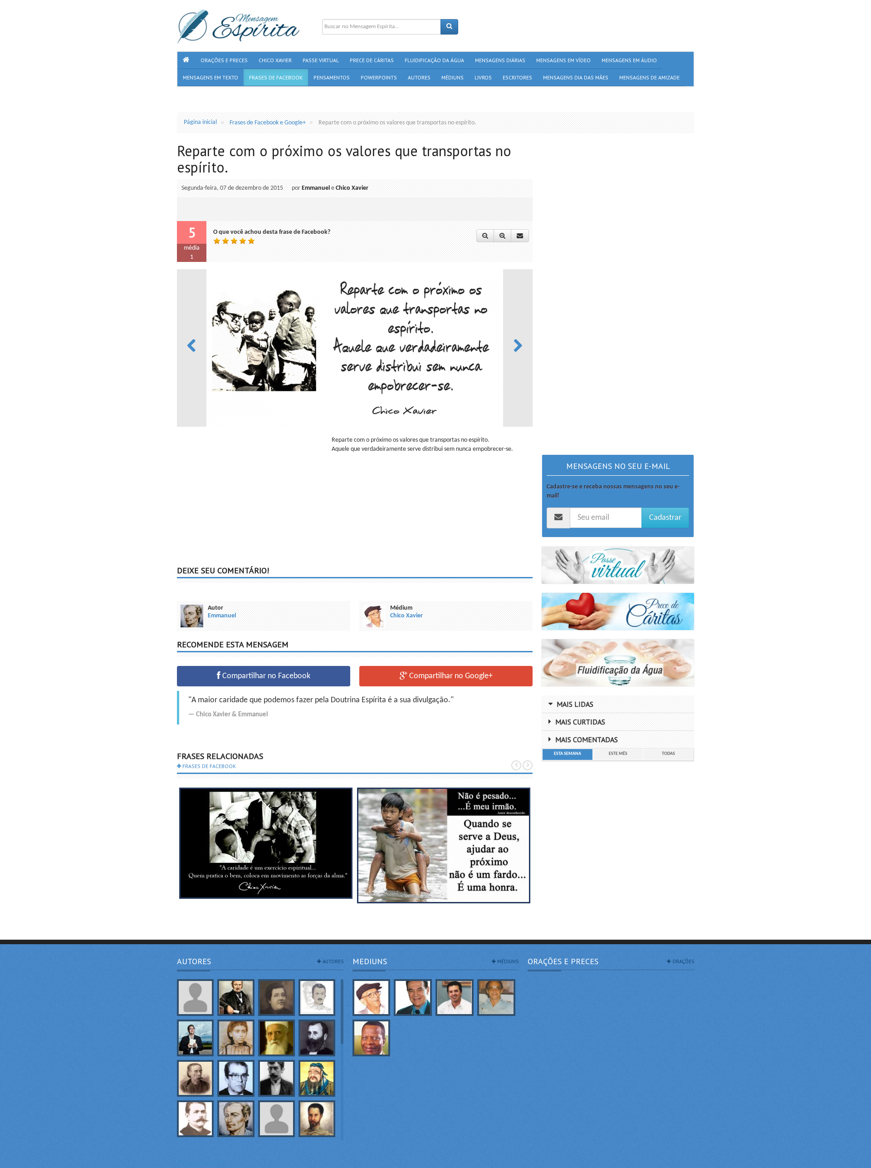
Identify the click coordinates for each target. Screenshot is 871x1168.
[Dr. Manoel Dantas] (195, 1118)
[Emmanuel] (235, 1118)
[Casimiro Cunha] (276, 1078)
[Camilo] (195, 1078)
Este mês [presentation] (618, 753)
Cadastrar (665, 517)
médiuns (507, 961)
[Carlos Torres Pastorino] (235, 1078)
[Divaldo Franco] (413, 997)
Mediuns (369, 961)
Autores (194, 961)
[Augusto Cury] (195, 1038)
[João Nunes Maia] (496, 997)
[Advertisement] (253, 499)
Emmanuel (316, 188)
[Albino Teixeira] (195, 997)
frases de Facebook (208, 766)
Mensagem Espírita (201, 1163)
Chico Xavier (352, 188)
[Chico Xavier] (371, 997)
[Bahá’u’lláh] (276, 1038)
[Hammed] (316, 1118)
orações (682, 961)
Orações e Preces (563, 961)
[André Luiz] (316, 997)
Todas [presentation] (668, 753)
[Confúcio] (316, 1078)
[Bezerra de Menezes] (316, 1038)
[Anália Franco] (276, 997)
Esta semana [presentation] (567, 753)
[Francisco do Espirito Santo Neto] (454, 997)
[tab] (567, 754)
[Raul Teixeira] (371, 1038)
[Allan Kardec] (235, 997)
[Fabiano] (276, 1118)
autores (332, 961)
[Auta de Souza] (235, 1038)
